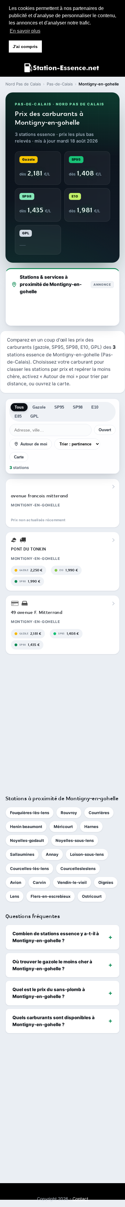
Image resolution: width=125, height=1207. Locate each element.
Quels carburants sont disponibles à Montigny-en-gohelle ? (53, 1021)
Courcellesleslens (78, 868)
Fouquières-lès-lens (29, 812)
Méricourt (63, 826)
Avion (15, 882)
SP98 (78, 407)
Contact (80, 1198)
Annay (52, 854)
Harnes (91, 826)
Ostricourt (92, 896)
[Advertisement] (62, 722)
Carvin (39, 882)
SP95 (59, 407)
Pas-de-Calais (60, 84)
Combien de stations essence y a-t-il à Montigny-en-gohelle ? (55, 937)
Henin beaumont (26, 826)
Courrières (99, 812)
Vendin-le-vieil (72, 882)
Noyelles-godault (27, 840)
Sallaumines (22, 854)
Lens (14, 896)
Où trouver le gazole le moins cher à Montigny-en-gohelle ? (52, 965)
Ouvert (105, 430)
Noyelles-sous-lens (75, 840)
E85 (18, 416)
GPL (34, 416)
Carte (19, 457)
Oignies (105, 882)
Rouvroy (69, 812)
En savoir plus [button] (25, 31)
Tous (19, 407)
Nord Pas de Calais (23, 84)
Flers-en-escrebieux (50, 896)
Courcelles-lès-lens (29, 868)
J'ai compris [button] (25, 46)
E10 (94, 407)
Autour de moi (33, 444)
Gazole (39, 407)
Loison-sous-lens (87, 854)
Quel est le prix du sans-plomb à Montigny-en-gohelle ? (48, 993)
